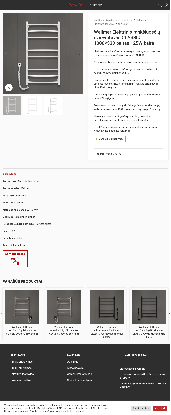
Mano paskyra (75, 368)
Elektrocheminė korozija (132, 368)
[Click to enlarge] (9, 87)
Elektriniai (141, 20)
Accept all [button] (160, 408)
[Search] (160, 5)
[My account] (166, 5)
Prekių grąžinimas (21, 368)
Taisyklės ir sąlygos (22, 374)
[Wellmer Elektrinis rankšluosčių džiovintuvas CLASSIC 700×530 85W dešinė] (22, 307)
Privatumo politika (20, 380)
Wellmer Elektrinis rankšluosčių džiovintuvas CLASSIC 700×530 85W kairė (64, 330)
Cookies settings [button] (141, 408)
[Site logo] (85, 5)
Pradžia (98, 20)
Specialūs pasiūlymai (79, 380)
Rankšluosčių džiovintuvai (119, 20)
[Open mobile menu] (4, 5)
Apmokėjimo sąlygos (79, 374)
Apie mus (72, 361)
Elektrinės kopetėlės (104, 24)
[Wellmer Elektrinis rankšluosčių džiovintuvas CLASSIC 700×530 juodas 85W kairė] (149, 307)
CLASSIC (123, 24)
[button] (6, 53)
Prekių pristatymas (21, 361)
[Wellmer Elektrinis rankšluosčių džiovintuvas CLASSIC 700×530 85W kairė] (64, 307)
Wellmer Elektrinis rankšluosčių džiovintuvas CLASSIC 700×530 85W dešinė (22, 330)
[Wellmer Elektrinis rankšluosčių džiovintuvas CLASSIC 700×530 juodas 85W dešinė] (107, 307)
